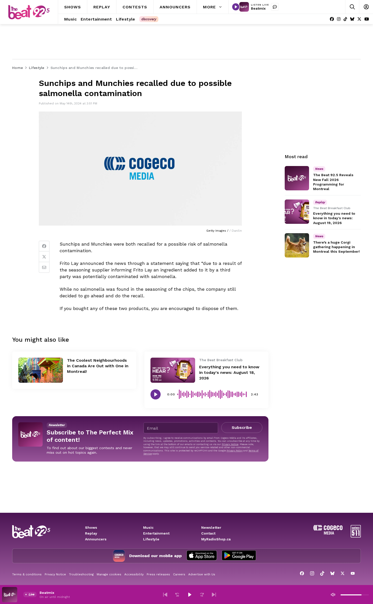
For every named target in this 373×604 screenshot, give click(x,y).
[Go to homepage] (29, 12)
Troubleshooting (81, 574)
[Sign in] (366, 7)
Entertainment (156, 533)
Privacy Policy (235, 450)
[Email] (44, 267)
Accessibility (134, 574)
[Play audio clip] (155, 394)
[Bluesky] (352, 19)
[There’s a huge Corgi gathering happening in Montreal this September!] (297, 245)
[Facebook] (332, 19)
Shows (91, 527)
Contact (208, 533)
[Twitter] (44, 256)
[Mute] (332, 594)
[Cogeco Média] (328, 533)
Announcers (96, 539)
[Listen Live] (236, 7)
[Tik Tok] (345, 19)
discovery (148, 19)
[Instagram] (339, 19)
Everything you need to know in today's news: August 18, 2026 (229, 372)
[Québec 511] (356, 536)
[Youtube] (366, 19)
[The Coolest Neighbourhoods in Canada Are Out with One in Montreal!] (40, 370)
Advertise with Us (201, 574)
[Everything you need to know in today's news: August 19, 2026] (297, 211)
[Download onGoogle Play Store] (239, 555)
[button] (165, 595)
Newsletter (211, 527)
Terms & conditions (27, 574)
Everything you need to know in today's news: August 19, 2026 (334, 218)
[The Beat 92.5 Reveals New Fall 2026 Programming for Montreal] (297, 178)
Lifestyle (151, 539)
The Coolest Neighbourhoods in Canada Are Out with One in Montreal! (97, 366)
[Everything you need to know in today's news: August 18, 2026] (172, 370)
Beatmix (258, 8)
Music (148, 527)
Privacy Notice (230, 444)
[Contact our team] (275, 7)
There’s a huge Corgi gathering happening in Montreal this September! (336, 246)
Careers (179, 574)
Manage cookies (109, 574)
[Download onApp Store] (202, 555)
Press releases (158, 574)
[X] (359, 19)
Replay (91, 533)
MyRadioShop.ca (216, 539)
